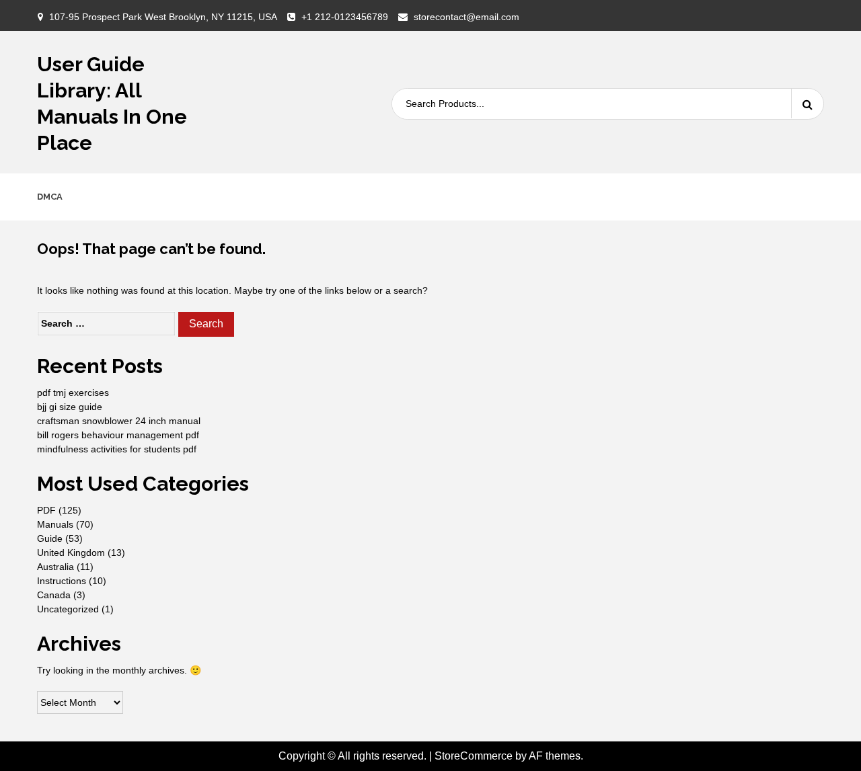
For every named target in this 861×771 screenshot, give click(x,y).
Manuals (55, 524)
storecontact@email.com (466, 16)
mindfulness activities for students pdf (116, 449)
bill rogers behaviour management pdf (118, 435)
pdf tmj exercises (73, 392)
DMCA (50, 197)
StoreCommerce (474, 756)
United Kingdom (71, 552)
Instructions (61, 580)
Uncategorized (68, 609)
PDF (46, 510)
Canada (54, 595)
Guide (50, 538)
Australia (55, 566)
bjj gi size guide (69, 406)
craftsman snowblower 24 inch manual (118, 420)
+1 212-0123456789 (344, 16)
